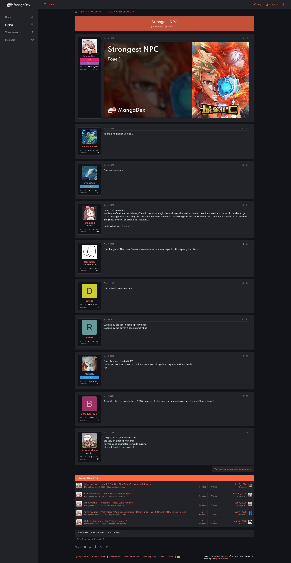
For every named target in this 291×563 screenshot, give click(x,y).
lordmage (89, 222)
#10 (247, 432)
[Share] (244, 38)
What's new (11, 32)
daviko (89, 300)
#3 (247, 165)
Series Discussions (116, 496)
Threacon (242, 515)
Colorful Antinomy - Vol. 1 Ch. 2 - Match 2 (105, 521)
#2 (247, 128)
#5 (247, 244)
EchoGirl (243, 524)
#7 (247, 319)
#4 (247, 205)
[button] (20, 32)
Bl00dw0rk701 (89, 413)
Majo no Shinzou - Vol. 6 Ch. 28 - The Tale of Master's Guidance (117, 484)
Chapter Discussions (116, 487)
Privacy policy (149, 556)
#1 (248, 38)
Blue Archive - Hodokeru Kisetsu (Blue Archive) (109, 502)
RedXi (89, 337)
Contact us (114, 556)
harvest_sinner (89, 450)
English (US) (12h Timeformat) (91, 556)
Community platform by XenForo (229, 556)
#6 (247, 283)
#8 (247, 356)
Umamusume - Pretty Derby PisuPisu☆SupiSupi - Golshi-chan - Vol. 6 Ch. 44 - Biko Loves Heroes (135, 511)
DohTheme (225, 559)
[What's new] (283, 4)
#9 (247, 396)
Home (8, 17)
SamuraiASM (89, 146)
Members (10, 40)
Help (162, 556)
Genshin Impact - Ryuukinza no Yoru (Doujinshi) (108, 493)
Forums (9, 25)
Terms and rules (131, 556)
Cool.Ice (243, 487)
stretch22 (89, 261)
